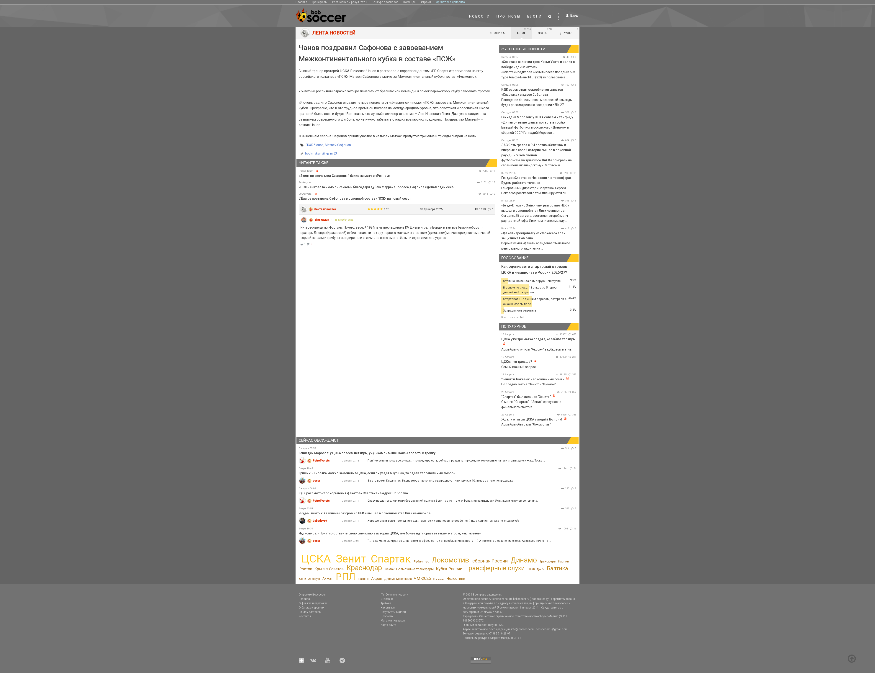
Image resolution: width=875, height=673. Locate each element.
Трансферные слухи (495, 568)
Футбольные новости (394, 594)
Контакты (305, 616)
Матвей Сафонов (338, 145)
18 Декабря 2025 (344, 220)
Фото (545, 31)
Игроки (426, 2)
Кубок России (449, 568)
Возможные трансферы (415, 569)
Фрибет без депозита (450, 2)
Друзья (569, 31)
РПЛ (345, 576)
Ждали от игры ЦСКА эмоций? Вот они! (531, 419)
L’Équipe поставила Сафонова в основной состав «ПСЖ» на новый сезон (355, 198)
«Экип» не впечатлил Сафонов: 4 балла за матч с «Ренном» (345, 176)
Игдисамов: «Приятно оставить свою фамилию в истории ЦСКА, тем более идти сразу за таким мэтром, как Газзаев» (390, 533)
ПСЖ (309, 145)
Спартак (391, 559)
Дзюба (541, 569)
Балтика (557, 568)
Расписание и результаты (349, 2)
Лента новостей (325, 209)
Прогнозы (508, 16)
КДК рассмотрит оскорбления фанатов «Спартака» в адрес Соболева (353, 493)
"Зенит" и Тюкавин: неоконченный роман (532, 379)
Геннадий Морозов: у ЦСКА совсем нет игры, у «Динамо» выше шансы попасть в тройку (367, 453)
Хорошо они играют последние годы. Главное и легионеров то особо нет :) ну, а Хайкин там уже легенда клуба (443, 520)
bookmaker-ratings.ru (319, 153)
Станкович (439, 579)
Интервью (387, 599)
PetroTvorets (321, 460)
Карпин (563, 561)
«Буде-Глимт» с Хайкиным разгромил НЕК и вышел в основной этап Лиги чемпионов (364, 513)
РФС (427, 561)
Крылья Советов (329, 569)
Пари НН (363, 578)
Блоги (534, 16)
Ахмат (327, 578)
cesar (316, 480)
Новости (479, 16)
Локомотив (450, 560)
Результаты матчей (393, 612)
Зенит (351, 558)
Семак (389, 569)
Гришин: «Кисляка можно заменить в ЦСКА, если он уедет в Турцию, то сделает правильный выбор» (377, 473)
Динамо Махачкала (398, 578)
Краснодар (364, 568)
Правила (301, 2)
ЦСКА (316, 558)
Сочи (302, 578)
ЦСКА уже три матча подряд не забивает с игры (538, 339)
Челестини (455, 578)
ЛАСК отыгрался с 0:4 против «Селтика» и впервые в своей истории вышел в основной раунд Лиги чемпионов (536, 150)
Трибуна (386, 603)
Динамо (524, 560)
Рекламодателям (310, 612)
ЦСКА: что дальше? (516, 362)
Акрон (376, 578)
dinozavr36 (322, 220)
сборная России (490, 561)
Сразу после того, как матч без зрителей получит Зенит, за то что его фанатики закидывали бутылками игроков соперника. (453, 500)
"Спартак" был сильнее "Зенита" (526, 397)
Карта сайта (388, 625)
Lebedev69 (320, 520)
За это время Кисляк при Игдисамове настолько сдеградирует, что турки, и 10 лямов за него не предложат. (441, 480)
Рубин (418, 561)
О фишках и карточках (313, 603)
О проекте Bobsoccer (312, 594)
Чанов (319, 145)
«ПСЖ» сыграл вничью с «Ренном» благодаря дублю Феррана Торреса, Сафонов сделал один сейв (376, 187)
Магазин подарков (393, 620)
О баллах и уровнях (311, 607)
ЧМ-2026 (422, 578)
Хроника (497, 33)
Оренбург (314, 578)
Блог (524, 31)
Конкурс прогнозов (385, 2)
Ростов (305, 569)
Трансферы (319, 2)
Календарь (388, 607)
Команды (409, 2)
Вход (574, 15)
